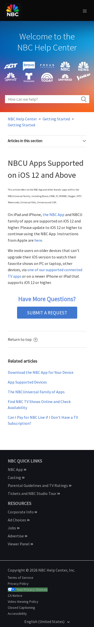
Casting (15, 477)
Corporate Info (21, 511)
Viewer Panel (19, 543)
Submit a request (47, 313)
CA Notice (15, 595)
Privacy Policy (18, 583)
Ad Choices (17, 519)
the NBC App (53, 214)
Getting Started (56, 118)
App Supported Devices (27, 382)
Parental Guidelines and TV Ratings (38, 485)
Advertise (16, 535)
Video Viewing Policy (23, 601)
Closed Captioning (21, 607)
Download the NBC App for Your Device (40, 372)
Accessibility (17, 613)
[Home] (13, 9)
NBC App (16, 469)
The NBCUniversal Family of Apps (36, 391)
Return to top (20, 339)
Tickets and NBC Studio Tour (32, 493)
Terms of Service (20, 577)
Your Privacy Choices (32, 590)
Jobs (12, 527)
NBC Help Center (22, 118)
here (38, 240)
